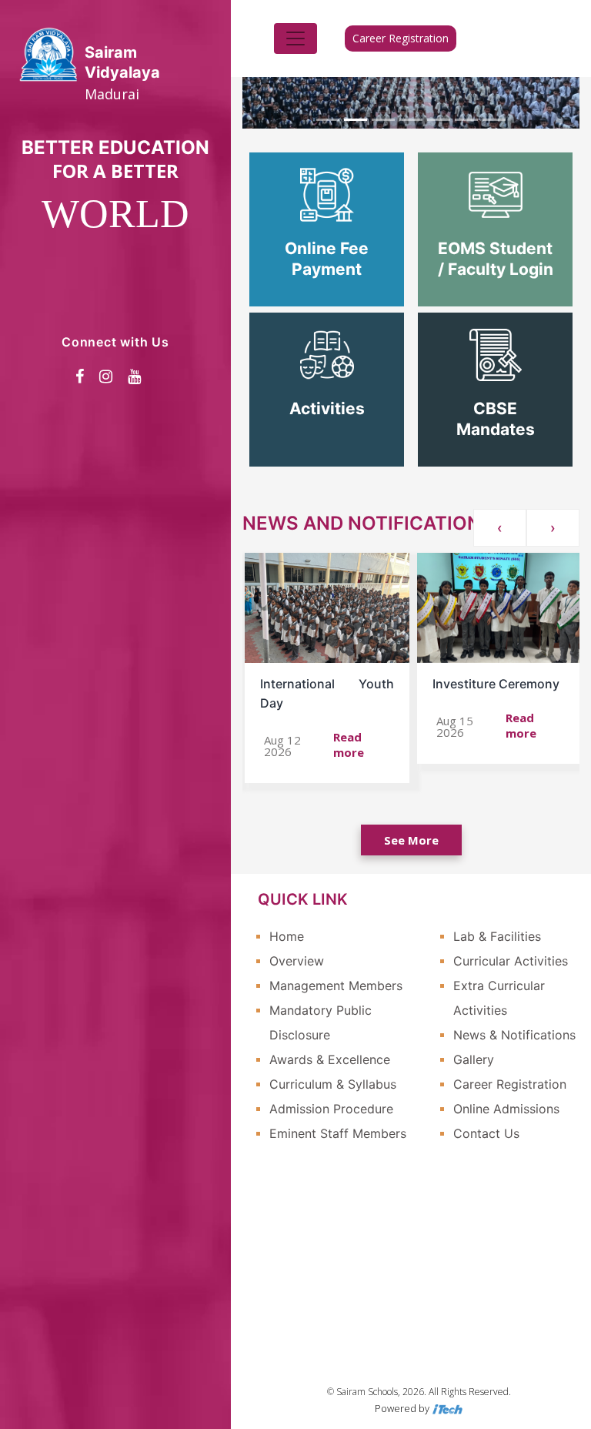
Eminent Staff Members (337, 1133)
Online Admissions (506, 1108)
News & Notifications (514, 1034)
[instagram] (105, 376)
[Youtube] (134, 376)
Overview (296, 961)
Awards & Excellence (329, 1059)
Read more (348, 744)
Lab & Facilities (497, 936)
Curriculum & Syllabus (332, 1084)
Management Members (335, 985)
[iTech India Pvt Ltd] (447, 1408)
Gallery (473, 1059)
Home (286, 936)
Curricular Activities (510, 961)
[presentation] (499, 528)
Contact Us (486, 1133)
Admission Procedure (331, 1108)
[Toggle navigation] (295, 38)
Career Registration (400, 38)
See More (411, 840)
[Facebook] (79, 376)
